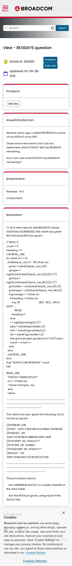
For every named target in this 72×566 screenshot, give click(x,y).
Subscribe (50, 65)
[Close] (63, 512)
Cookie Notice (35, 552)
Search (62, 27)
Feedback (50, 59)
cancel (52, 28)
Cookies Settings (35, 560)
